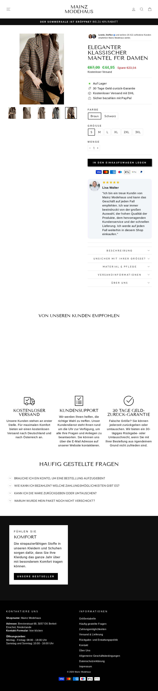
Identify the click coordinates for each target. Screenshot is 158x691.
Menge (94, 141)
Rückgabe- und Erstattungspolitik (98, 639)
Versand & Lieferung (91, 634)
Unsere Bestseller (36, 576)
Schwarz (110, 116)
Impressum (85, 666)
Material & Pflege (120, 266)
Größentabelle (87, 618)
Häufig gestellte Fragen (92, 623)
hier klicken (36, 630)
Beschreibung (120, 250)
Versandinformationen (119, 274)
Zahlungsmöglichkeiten (92, 629)
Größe (95, 125)
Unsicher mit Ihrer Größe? (120, 258)
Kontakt (83, 645)
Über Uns (119, 282)
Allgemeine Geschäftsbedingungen (99, 655)
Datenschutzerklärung (92, 661)
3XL (138, 132)
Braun (95, 116)
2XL (126, 132)
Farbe (93, 109)
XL (116, 132)
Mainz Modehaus (79, 9)
